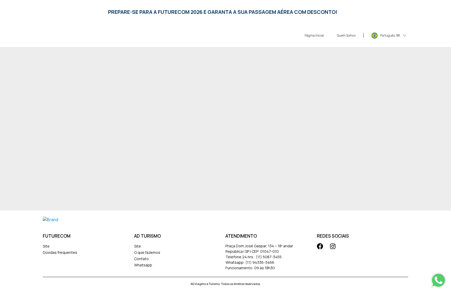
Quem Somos (346, 35)
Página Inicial (314, 35)
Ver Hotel (98, 272)
